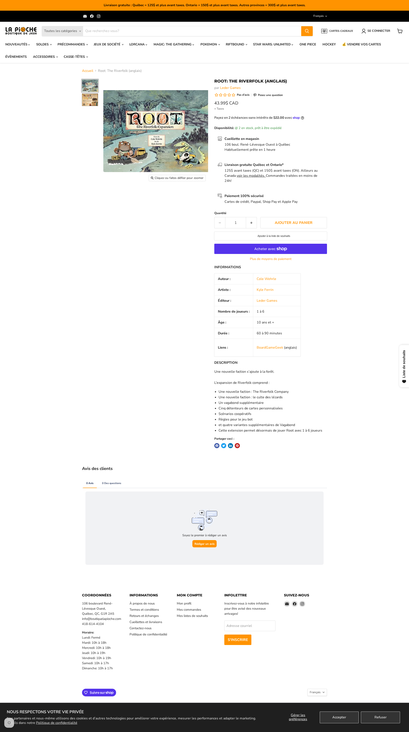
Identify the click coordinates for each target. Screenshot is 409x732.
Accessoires (44, 57)
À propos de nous (142, 603)
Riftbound (235, 44)
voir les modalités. (251, 175)
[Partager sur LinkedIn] (230, 445)
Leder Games (230, 88)
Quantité (220, 213)
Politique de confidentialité (56, 722)
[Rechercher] (307, 31)
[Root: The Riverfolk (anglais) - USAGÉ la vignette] (90, 85)
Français (318, 16)
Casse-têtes (75, 57)
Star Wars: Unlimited (272, 44)
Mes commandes (189, 609)
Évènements (16, 57)
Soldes (42, 44)
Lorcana (137, 44)
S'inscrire (238, 639)
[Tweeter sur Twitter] (223, 445)
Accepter (339, 717)
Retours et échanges (144, 616)
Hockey (329, 44)
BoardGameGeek (270, 347)
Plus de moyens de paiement (270, 259)
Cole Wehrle (266, 279)
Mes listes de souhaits (192, 616)
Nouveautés (16, 44)
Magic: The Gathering (173, 44)
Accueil (87, 71)
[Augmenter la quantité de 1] (251, 223)
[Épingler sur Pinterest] (237, 445)
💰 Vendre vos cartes (361, 44)
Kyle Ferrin (265, 289)
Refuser (380, 717)
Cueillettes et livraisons (146, 622)
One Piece (308, 44)
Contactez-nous (140, 628)
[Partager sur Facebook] (216, 445)
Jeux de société (107, 44)
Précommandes (72, 44)
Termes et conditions (144, 609)
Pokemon (209, 44)
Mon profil (184, 603)
